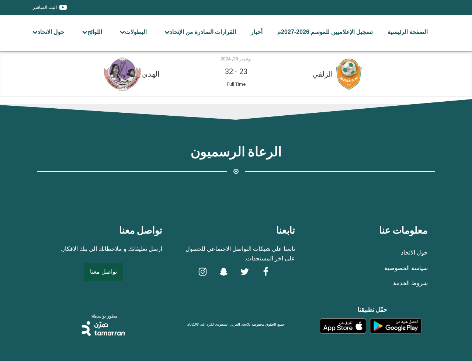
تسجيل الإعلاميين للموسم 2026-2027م (325, 32)
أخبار (257, 32)
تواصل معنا (103, 271)
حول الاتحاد (51, 32)
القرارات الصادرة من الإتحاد (203, 32)
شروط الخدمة (410, 283)
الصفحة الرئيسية (408, 32)
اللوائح (94, 32)
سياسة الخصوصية (406, 268)
